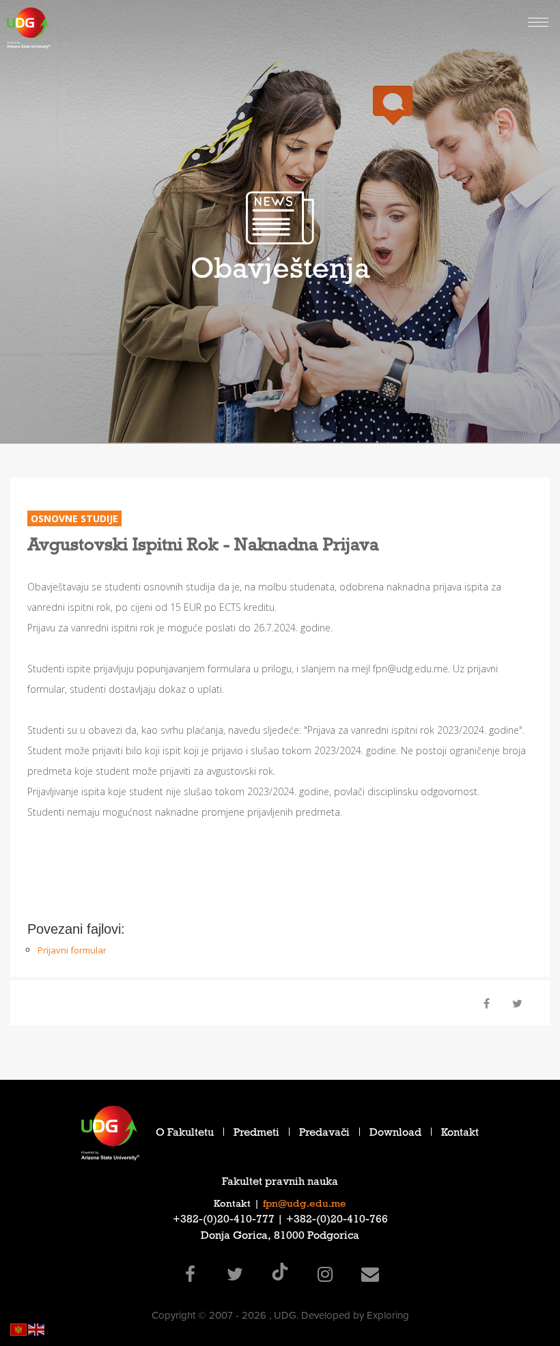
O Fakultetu (185, 1134)
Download (395, 1134)
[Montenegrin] (19, 1328)
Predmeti (256, 1134)
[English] (37, 1328)
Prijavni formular (72, 950)
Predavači (324, 1134)
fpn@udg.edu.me (304, 1204)
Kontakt (460, 1134)
